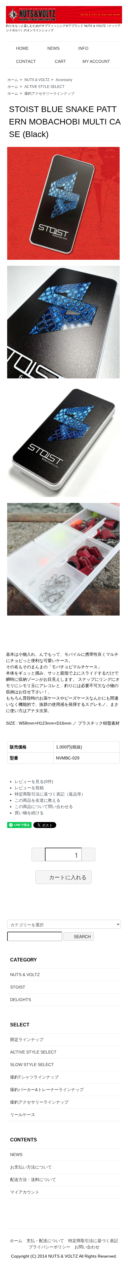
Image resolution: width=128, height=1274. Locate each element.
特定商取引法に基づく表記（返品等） (50, 794)
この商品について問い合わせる (44, 806)
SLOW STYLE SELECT (32, 1064)
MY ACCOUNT (96, 61)
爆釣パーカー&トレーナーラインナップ (47, 1089)
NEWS (53, 48)
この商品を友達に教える (37, 800)
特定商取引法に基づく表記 (93, 1240)
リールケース (22, 1114)
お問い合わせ (86, 1247)
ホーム (12, 80)
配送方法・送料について (33, 1179)
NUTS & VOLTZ (36, 80)
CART (60, 61)
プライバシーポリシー (49, 1247)
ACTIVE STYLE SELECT (44, 87)
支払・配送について (45, 1240)
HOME (22, 48)
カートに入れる (68, 877)
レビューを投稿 (29, 787)
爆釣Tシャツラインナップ (34, 1077)
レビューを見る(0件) (34, 781)
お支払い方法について (31, 1167)
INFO (83, 48)
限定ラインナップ (26, 1039)
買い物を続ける (29, 812)
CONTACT (26, 61)
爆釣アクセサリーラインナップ (49, 93)
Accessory (64, 80)
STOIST (17, 987)
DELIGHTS (20, 999)
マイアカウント (24, 1192)
